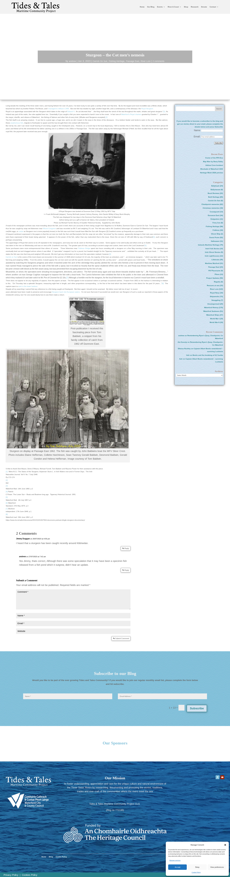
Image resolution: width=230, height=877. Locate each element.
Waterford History (211, 307)
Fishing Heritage (116, 61)
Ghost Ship (215, 234)
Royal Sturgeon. (147, 109)
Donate (204, 7)
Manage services (175, 860)
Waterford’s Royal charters (131, 114)
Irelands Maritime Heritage (208, 245)
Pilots (217, 274)
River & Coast (173, 7)
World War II (214, 322)
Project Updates (212, 278)
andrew (72, 61)
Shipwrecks (214, 296)
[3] (7, 486)
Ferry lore (216, 223)
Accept (177, 867)
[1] (164, 111)
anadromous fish (16, 123)
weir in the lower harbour (28, 286)
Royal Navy (214, 293)
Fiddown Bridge (84, 248)
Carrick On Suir (100, 61)
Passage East (132, 61)
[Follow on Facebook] (217, 777)
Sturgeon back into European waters (66, 292)
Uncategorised (213, 304)
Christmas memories (211, 208)
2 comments (158, 61)
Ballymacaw (215, 190)
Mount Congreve (49, 228)
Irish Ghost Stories (212, 252)
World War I (214, 319)
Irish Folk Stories (212, 249)
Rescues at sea (213, 285)
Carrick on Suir (12, 257)
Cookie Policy (196, 872)
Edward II (71, 111)
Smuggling (215, 300)
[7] (67, 278)
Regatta (217, 282)
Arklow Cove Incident (214, 165)
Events (160, 7)
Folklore (216, 230)
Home (142, 7)
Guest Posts (214, 237)
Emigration (215, 219)
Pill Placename (214, 271)
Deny (197, 867)
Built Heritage (213, 197)
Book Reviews (213, 193)
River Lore (146, 61)
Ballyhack (215, 186)
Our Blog (150, 7)
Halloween (215, 241)
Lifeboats (215, 260)
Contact (213, 7)
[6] (110, 254)
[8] (163, 283)
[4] (154, 237)
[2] (106, 117)
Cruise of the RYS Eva (214, 158)
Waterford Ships (212, 315)
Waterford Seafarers (211, 311)
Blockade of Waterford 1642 (211, 169)
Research (194, 7)
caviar (21, 231)
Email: (197, 136)
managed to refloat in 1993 (59, 109)
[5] (146, 245)
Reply (126, 548)
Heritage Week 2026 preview (211, 173)
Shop (186, 7)
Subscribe (197, 708)
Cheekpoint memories (210, 204)
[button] (225, 845)
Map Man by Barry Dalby (213, 161)
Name (197, 130)
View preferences (217, 867)
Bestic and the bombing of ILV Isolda (208, 355)
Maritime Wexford (212, 263)
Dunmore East (213, 215)
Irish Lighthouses (212, 256)
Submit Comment (122, 638)
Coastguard (214, 212)
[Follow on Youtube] (222, 777)
